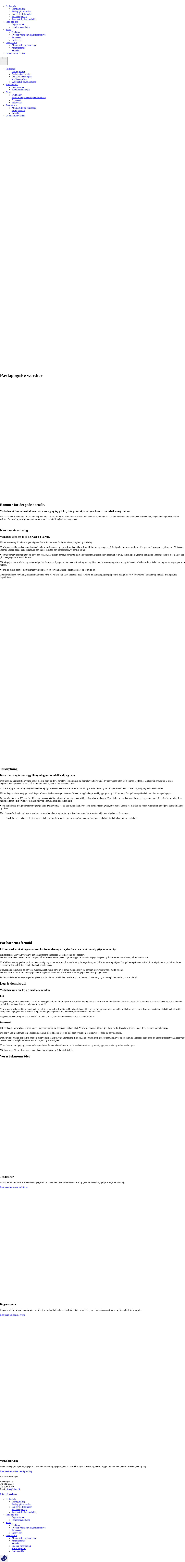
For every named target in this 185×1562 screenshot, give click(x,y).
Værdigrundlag (18, 9)
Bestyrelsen (17, 40)
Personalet (16, 37)
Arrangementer (18, 48)
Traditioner (17, 32)
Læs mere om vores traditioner (14, 1187)
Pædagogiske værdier (21, 11)
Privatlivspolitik (19, 1548)
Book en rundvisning (15, 53)
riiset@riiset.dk (13, 1489)
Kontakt (15, 50)
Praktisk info (11, 42)
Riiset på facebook (8, 1494)
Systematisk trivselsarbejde (24, 19)
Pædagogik (11, 6)
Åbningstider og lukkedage (24, 45)
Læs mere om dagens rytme (12, 1315)
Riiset (8, 29)
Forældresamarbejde (21, 27)
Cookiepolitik (18, 1551)
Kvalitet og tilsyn (19, 16)
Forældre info (12, 22)
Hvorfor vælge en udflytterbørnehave (29, 35)
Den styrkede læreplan (22, 14)
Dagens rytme (18, 24)
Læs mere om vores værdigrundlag (16, 1471)
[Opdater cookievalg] (4, 1558)
